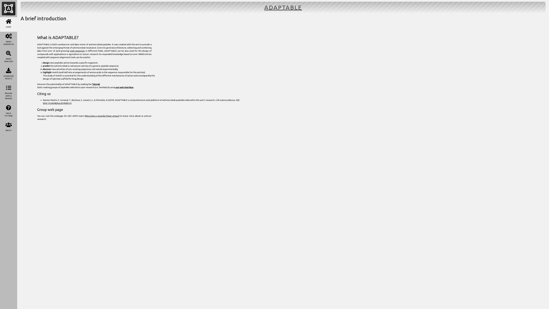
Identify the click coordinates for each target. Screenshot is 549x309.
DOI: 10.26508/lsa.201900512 (57, 103)
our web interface (124, 87)
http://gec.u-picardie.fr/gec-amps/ (102, 116)
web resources (77, 51)
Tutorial (96, 84)
